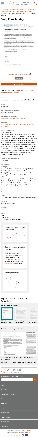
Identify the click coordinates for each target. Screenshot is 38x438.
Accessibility (5, 422)
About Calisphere (6, 390)
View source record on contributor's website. (17, 91)
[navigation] (2, 3)
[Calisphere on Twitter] (23, 435)
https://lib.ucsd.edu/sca (16, 171)
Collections (4, 399)
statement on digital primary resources (15, 237)
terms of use (11, 264)
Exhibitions (4, 404)
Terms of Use (5, 413)
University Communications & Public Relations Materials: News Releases (18, 12)
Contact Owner (20, 84)
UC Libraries (27, 430)
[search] (35, 3)
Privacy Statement (6, 417)
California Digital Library (23, 432)
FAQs (2, 408)
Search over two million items (12, 377)
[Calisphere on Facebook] (26, 435)
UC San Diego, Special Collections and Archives (15, 10)
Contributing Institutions (8, 394)
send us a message (11, 287)
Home (2, 385)
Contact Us (4, 426)
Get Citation (19, 78)
